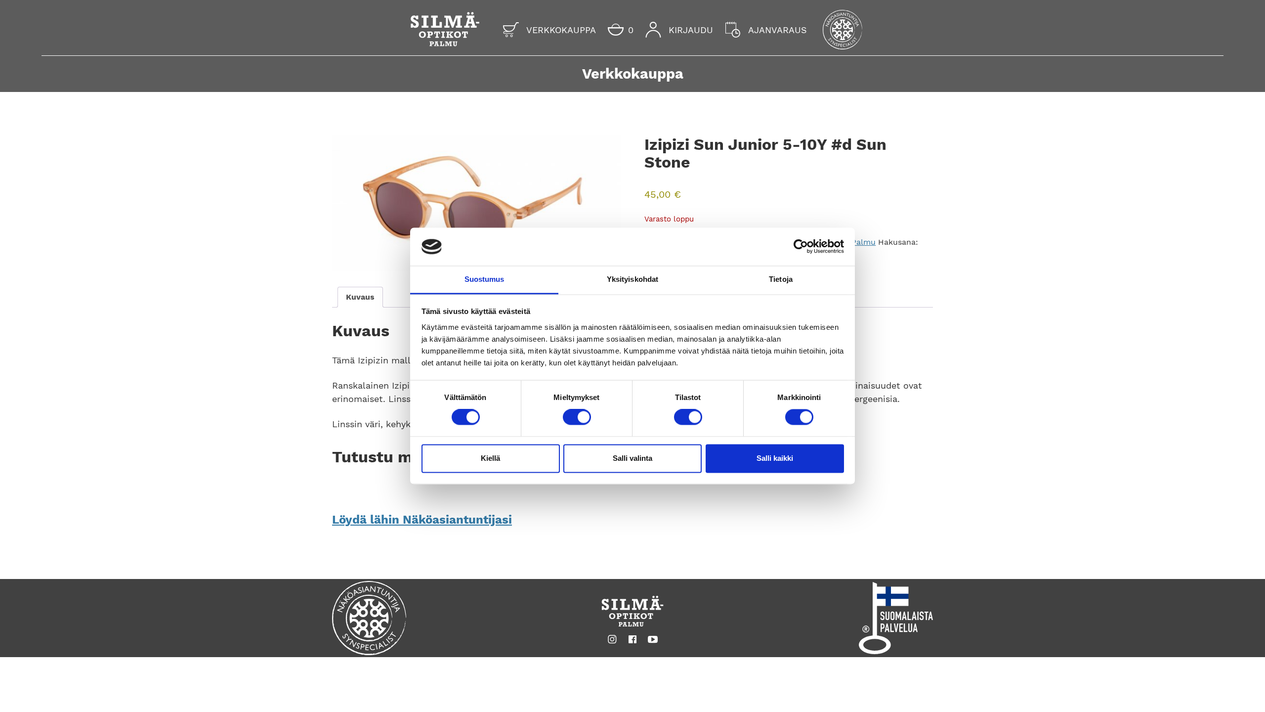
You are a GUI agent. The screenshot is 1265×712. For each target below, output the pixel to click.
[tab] (360, 297)
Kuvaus (360, 297)
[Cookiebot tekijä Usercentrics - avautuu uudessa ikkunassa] (801, 246)
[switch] (577, 417)
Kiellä (490, 458)
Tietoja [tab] (781, 279)
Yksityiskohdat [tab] (632, 279)
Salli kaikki (775, 458)
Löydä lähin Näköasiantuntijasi (422, 520)
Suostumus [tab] (484, 279)
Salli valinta (632, 458)
